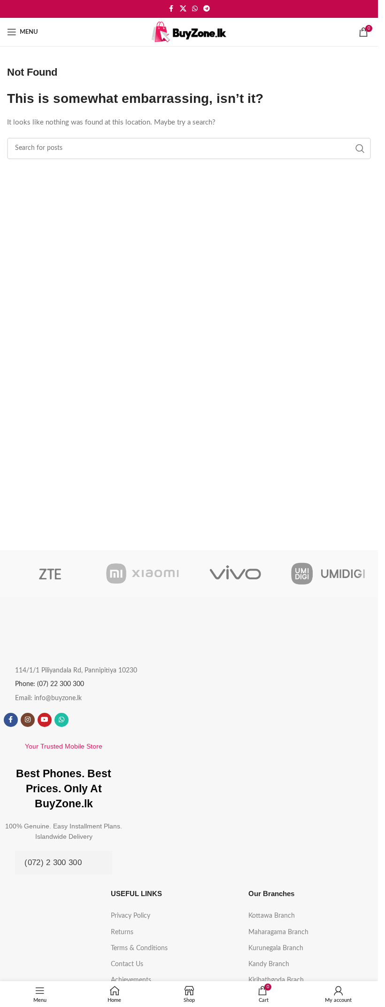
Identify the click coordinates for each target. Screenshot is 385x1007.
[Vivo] (235, 573)
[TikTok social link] (78, 720)
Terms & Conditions (139, 948)
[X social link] (183, 9)
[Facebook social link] (171, 9)
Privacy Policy (130, 916)
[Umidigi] (328, 573)
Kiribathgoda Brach (276, 980)
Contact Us (127, 964)
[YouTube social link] (45, 720)
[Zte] (50, 573)
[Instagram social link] (28, 720)
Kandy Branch (268, 964)
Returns (122, 932)
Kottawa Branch (271, 916)
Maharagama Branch (278, 932)
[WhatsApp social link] (194, 9)
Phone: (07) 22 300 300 (49, 684)
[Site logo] (189, 31)
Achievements (131, 980)
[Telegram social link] (206, 9)
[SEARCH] (360, 148)
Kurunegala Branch (275, 948)
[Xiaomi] (142, 573)
